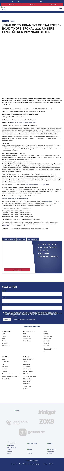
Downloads (47, 352)
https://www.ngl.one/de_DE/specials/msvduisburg (23, 122)
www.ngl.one (48, 201)
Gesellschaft (5, 361)
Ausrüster (25, 361)
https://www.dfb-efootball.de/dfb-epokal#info (37, 184)
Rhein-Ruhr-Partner (28, 371)
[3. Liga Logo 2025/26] (32, 397)
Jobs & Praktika (6, 379)
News (12, 21)
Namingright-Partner (28, 359)
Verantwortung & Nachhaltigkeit (10, 376)
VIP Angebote (26, 383)
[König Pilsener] (52, 449)
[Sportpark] (33, 467)
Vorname (4, 297)
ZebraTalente (26, 336)
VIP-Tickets (11, 4)
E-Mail (4, 291)
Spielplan (4, 338)
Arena (3, 364)
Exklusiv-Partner (27, 369)
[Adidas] (17, 411)
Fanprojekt (46, 343)
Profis (24, 333)
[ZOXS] (47, 421)
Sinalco (39, 224)
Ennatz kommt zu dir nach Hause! (11, 374)
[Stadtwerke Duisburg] (12, 441)
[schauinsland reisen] (17, 421)
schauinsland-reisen (46, 224)
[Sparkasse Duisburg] (52, 452)
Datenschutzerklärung (19, 319)
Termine (4, 336)
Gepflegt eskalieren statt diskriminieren (50, 348)
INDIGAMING (5, 226)
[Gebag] (32, 453)
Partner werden (27, 386)
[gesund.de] (32, 432)
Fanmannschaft (27, 338)
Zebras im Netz (6, 346)
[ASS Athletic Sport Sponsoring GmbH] (12, 447)
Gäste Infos (47, 341)
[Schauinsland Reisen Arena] (30, 467)
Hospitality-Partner (28, 381)
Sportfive (25, 388)
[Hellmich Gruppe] (12, 452)
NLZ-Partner (26, 374)
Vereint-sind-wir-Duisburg (29, 376)
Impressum (14, 464)
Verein (3, 359)
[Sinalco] (52, 443)
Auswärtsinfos (47, 338)
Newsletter (5, 343)
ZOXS (54, 224)
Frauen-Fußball (27, 341)
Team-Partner (26, 366)
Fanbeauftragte (48, 336)
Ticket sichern (17, 270)
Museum (4, 369)
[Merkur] (32, 449)
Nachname (5, 304)
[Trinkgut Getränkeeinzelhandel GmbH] (47, 410)
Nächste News (32, 239)
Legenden (4, 371)
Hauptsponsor (26, 364)
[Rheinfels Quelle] (32, 443)
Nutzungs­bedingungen (34, 464)
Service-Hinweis (31, 319)
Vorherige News (9, 239)
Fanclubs (46, 333)
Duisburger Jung (27, 379)
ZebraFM (46, 346)
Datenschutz (22, 464)
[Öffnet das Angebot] (17, 255)
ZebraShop (52, 4)
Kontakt (51, 464)
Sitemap (45, 464)
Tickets (32, 4)
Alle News (21, 239)
